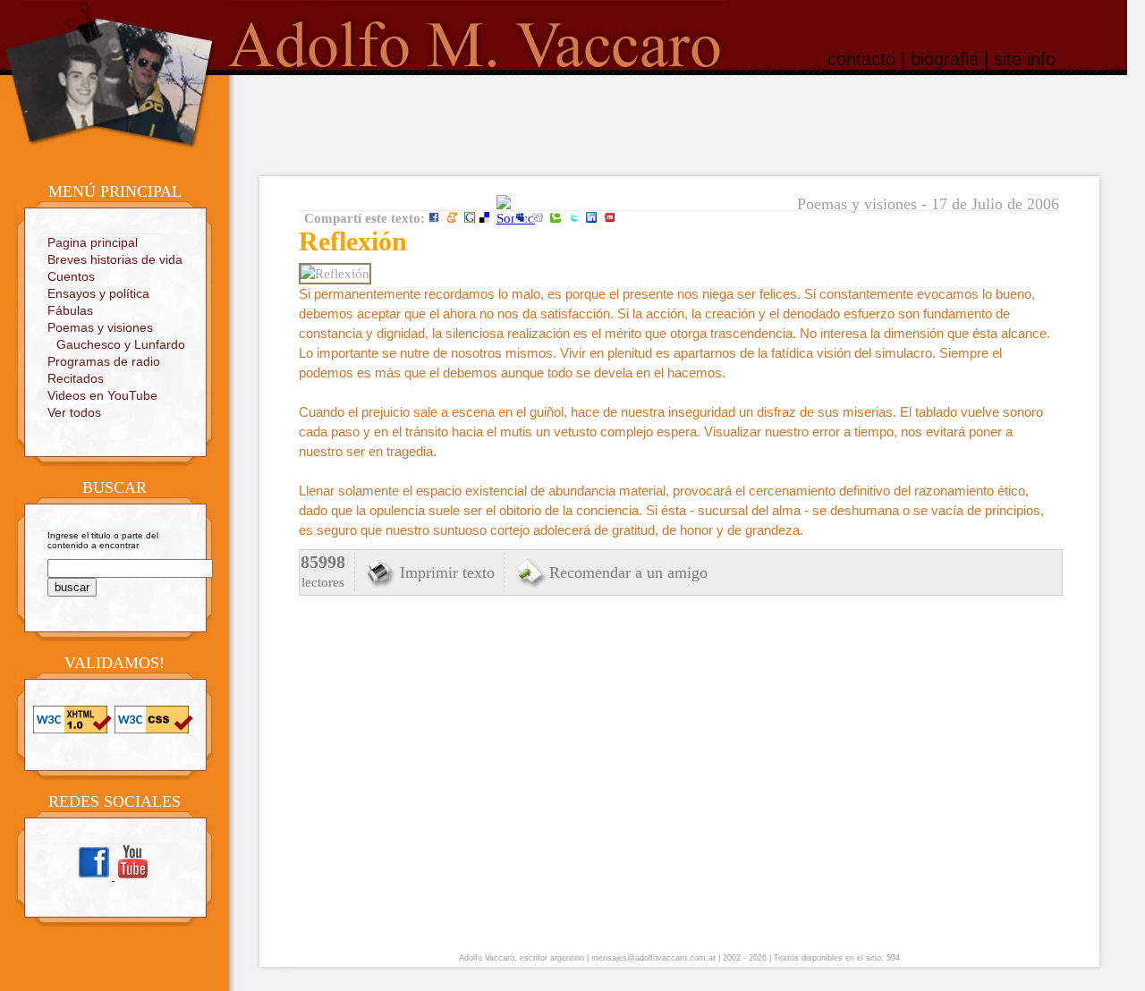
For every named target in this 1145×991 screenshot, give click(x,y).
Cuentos (71, 276)
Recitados (75, 378)
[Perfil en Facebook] (95, 877)
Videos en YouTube (102, 395)
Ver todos (74, 412)
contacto (861, 59)
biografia (945, 59)
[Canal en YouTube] (132, 877)
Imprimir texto (447, 572)
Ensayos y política (98, 293)
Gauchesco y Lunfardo (120, 344)
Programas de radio (103, 361)
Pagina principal (92, 242)
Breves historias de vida (114, 259)
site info (1025, 59)
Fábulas (70, 310)
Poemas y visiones (100, 327)
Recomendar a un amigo (628, 572)
